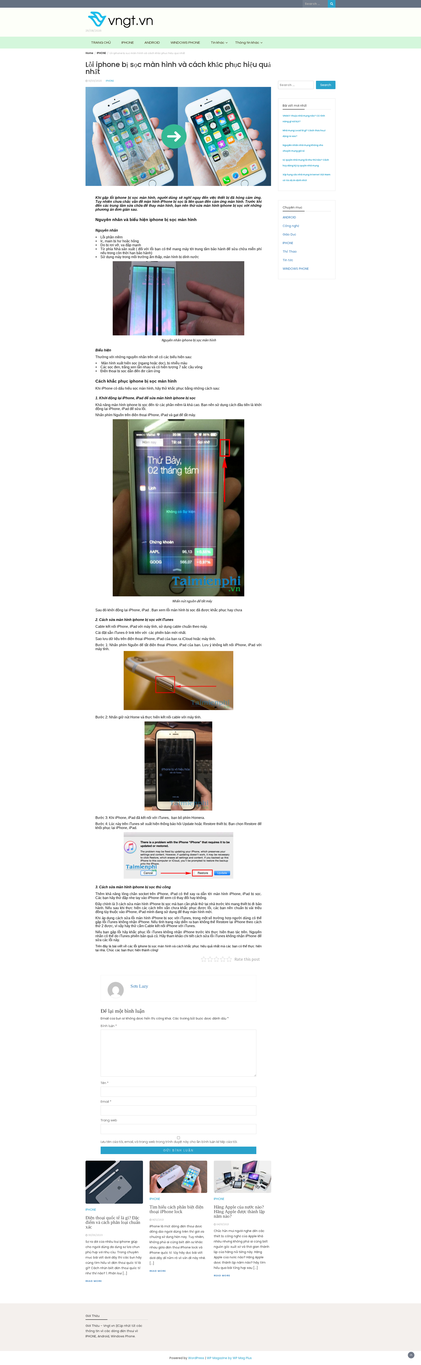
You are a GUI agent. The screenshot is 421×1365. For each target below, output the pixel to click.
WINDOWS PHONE (185, 42)
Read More (94, 1281)
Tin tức (288, 260)
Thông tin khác (247, 42)
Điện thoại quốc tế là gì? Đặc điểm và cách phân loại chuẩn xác (113, 1222)
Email (106, 1101)
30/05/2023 (95, 1235)
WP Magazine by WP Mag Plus (229, 1358)
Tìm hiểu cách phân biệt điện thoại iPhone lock (176, 1209)
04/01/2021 (222, 1224)
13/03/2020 (95, 81)
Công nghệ (291, 226)
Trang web (109, 1120)
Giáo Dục (289, 234)
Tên (105, 1083)
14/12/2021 (158, 1219)
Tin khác (217, 42)
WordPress (196, 1358)
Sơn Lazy (139, 986)
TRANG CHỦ (101, 42)
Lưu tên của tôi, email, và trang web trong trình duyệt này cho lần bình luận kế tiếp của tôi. (169, 1142)
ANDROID (152, 42)
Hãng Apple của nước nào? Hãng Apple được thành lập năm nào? (239, 1211)
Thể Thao (290, 251)
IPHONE (127, 42)
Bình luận (109, 1026)
